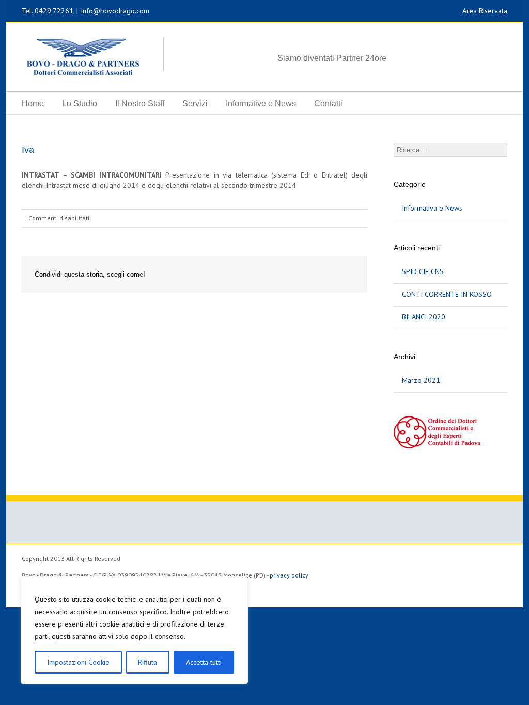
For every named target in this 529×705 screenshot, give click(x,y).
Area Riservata (484, 10)
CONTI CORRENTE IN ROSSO (447, 294)
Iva (28, 150)
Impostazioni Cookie (78, 662)
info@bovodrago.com (115, 10)
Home (33, 103)
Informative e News (261, 103)
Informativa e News (432, 208)
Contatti (328, 103)
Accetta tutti (204, 662)
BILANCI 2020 (423, 317)
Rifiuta (147, 662)
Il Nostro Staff (139, 103)
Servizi (195, 103)
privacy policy (289, 575)
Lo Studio (79, 103)
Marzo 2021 (421, 380)
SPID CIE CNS (423, 271)
